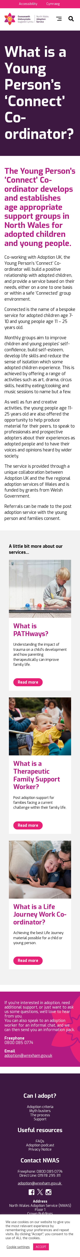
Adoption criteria (40, 1106)
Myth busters (40, 1110)
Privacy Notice (40, 1149)
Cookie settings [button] (18, 1247)
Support (40, 1119)
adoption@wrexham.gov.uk (28, 1055)
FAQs (40, 1141)
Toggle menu (59, 18)
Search (71, 18)
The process (40, 1115)
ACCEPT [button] (41, 1247)
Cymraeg (53, 4)
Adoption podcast (40, 1145)
